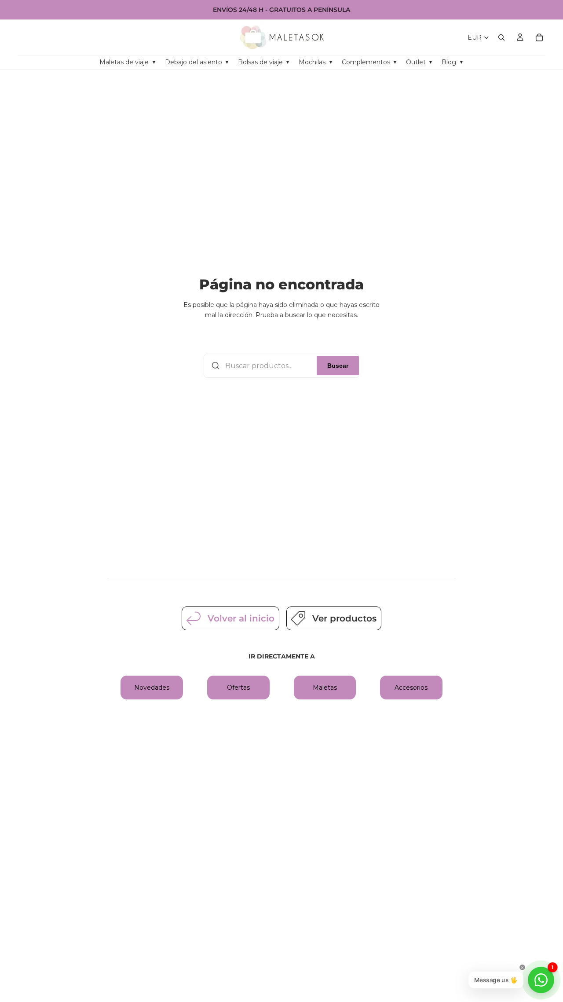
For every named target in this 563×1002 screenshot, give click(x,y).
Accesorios (411, 687)
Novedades (151, 687)
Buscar (337, 365)
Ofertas (238, 687)
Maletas (325, 687)
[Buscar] (501, 37)
